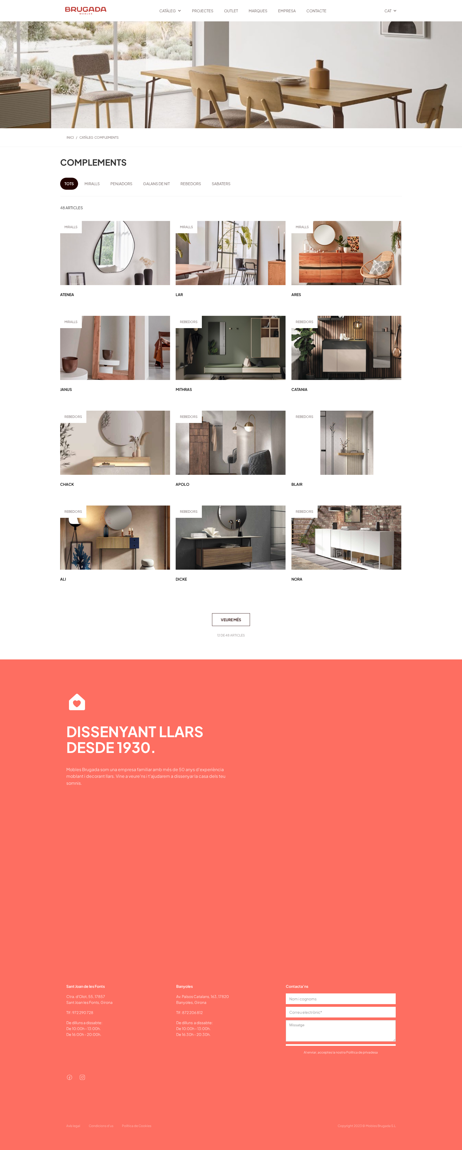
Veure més (231, 619)
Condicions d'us (101, 1126)
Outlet (231, 10)
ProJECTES (202, 10)
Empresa (287, 10)
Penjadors (121, 183)
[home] (83, 11)
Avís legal (73, 1126)
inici (70, 137)
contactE (316, 10)
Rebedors (190, 183)
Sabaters (221, 183)
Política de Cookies (136, 1126)
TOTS (69, 183)
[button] (170, 11)
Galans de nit (156, 183)
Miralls (92, 183)
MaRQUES (258, 10)
